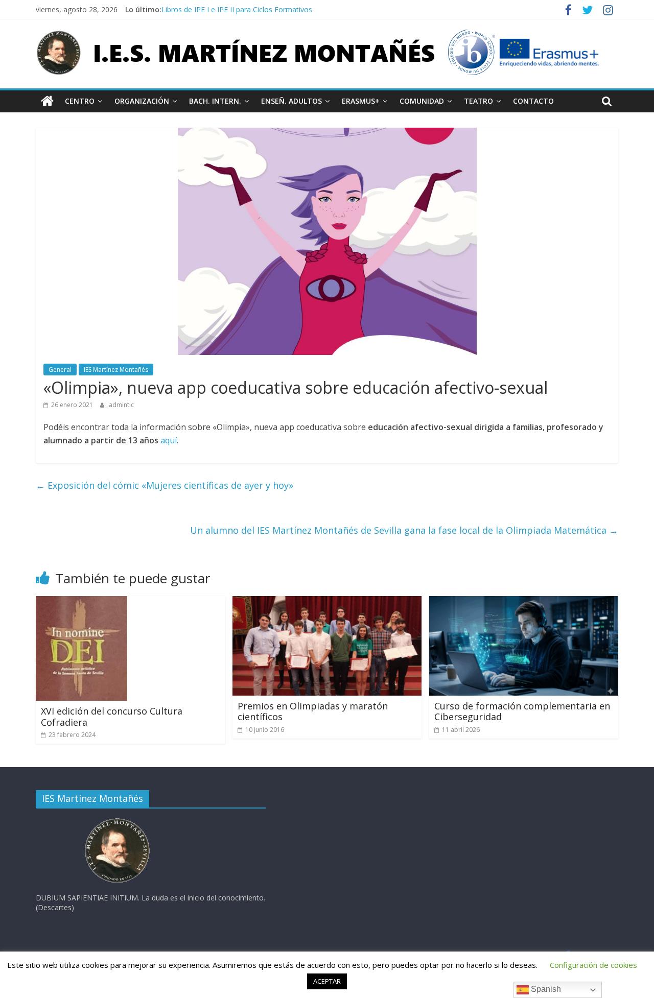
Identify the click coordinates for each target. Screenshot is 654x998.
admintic (121, 404)
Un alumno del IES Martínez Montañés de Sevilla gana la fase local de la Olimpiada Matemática (404, 530)
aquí (168, 440)
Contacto (533, 101)
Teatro (478, 101)
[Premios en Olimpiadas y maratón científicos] (327, 602)
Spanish (545, 989)
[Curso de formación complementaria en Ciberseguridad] (524, 602)
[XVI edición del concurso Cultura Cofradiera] (81, 602)
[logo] (117, 821)
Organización (141, 101)
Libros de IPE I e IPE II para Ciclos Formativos (236, 9)
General (60, 369)
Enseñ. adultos (291, 101)
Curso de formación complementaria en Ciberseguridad (522, 711)
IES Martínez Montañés (116, 369)
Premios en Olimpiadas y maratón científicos (313, 711)
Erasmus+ (361, 101)
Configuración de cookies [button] (593, 965)
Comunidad (422, 101)
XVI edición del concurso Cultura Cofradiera (111, 716)
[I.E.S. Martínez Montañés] (47, 101)
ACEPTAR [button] (327, 981)
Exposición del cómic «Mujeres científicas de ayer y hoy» (164, 485)
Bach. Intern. (215, 101)
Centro (80, 101)
